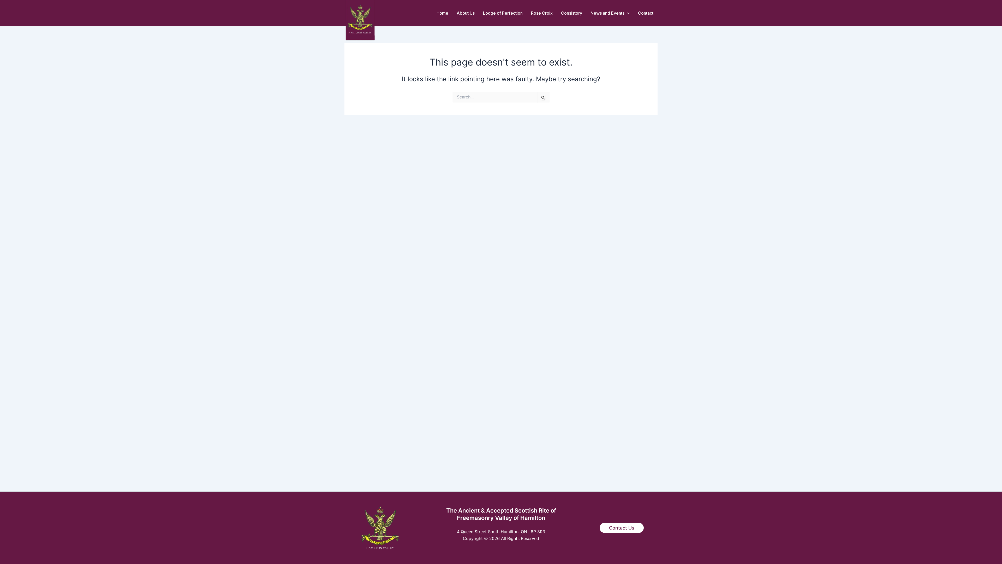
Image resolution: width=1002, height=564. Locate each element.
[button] (627, 13)
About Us (466, 13)
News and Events (607, 13)
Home (442, 13)
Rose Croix (542, 13)
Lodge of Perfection (503, 13)
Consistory (571, 13)
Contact (645, 13)
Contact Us (621, 528)
